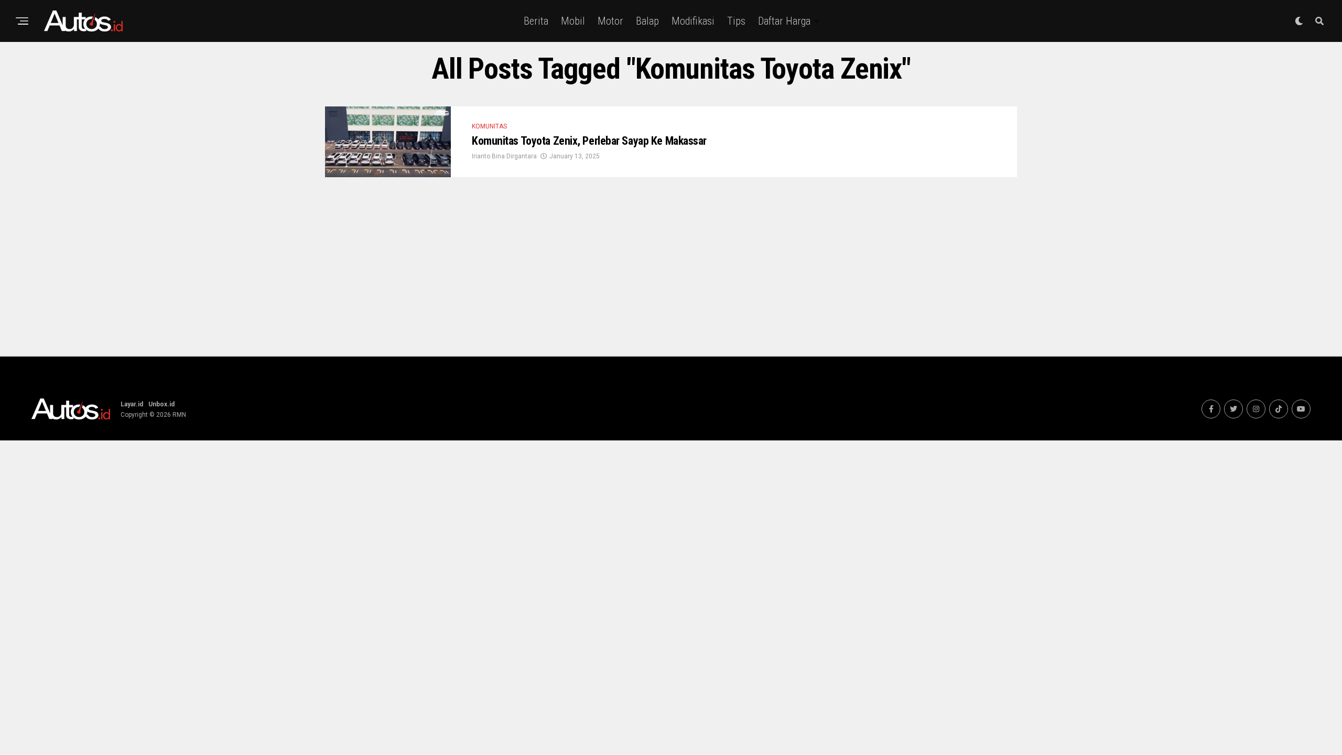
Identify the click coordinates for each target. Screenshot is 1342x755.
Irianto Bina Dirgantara (504, 156)
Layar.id (132, 404)
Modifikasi (693, 21)
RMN (179, 414)
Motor (610, 21)
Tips (736, 21)
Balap (647, 21)
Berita (536, 21)
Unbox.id (161, 404)
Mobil (573, 21)
